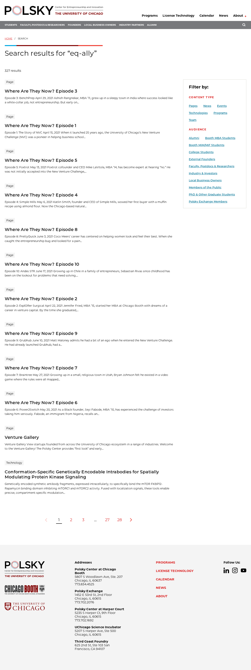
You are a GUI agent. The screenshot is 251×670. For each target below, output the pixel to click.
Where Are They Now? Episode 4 (41, 194)
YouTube (243, 570)
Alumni (152, 25)
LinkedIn (226, 570)
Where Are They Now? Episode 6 (41, 402)
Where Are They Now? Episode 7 (41, 367)
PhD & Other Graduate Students (212, 194)
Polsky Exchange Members (208, 201)
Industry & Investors (203, 173)
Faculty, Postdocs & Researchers (42, 25)
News (223, 15)
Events (222, 106)
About (238, 15)
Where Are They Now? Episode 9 (41, 333)
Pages (193, 106)
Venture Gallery (22, 437)
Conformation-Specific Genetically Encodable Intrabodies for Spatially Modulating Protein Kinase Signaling (82, 474)
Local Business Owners (100, 25)
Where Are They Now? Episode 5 (41, 160)
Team (192, 120)
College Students (201, 152)
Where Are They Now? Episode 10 (42, 264)
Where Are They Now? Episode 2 (41, 298)
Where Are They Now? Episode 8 (41, 229)
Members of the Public (205, 187)
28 (119, 519)
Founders (74, 25)
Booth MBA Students (220, 138)
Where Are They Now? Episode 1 (40, 125)
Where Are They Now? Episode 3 (41, 91)
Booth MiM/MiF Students (206, 145)
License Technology (178, 15)
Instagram (235, 570)
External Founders (202, 159)
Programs (150, 15)
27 (107, 519)
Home (8, 38)
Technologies (198, 113)
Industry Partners (131, 25)
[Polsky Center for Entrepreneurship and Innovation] (54, 10)
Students (11, 25)
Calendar (206, 15)
